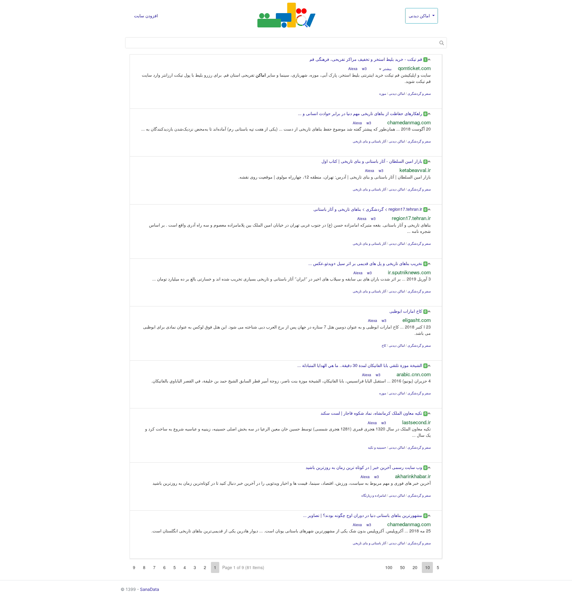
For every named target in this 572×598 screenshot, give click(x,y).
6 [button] (164, 567)
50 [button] (402, 567)
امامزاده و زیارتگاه (373, 495)
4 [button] (185, 567)
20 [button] (415, 567)
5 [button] (438, 567)
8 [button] (144, 567)
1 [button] (215, 567)
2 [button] (205, 567)
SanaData (149, 589)
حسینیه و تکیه (377, 447)
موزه (382, 93)
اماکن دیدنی (420, 15)
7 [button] (154, 567)
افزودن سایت (146, 15)
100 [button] (388, 567)
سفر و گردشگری (419, 93)
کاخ (384, 345)
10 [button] (427, 567)
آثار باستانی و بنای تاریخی (369, 141)
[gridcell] (286, 82)
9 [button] (134, 567)
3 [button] (195, 567)
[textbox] (286, 43)
